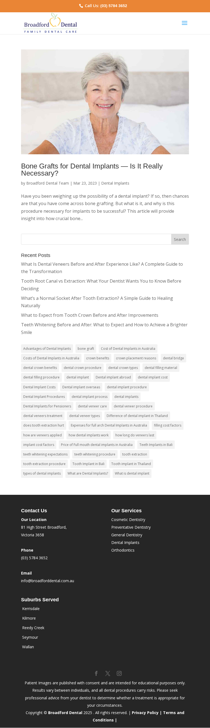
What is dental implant (132, 473)
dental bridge (173, 358)
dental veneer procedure (133, 406)
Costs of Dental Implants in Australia (51, 358)
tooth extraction (134, 454)
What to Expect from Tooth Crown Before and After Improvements (89, 315)
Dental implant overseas (81, 387)
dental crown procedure (82, 367)
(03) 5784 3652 (113, 6)
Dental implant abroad (113, 377)
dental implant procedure (127, 387)
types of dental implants (42, 473)
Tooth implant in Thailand (131, 463)
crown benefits (97, 358)
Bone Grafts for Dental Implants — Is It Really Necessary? (92, 169)
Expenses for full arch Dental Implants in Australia (109, 425)
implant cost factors (38, 444)
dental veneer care (92, 406)
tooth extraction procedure (44, 463)
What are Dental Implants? (88, 473)
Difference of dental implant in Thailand (137, 415)
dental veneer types (84, 415)
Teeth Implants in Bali (156, 444)
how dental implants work (89, 435)
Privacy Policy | (147, 712)
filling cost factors (167, 425)
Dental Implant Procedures (44, 396)
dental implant (77, 377)
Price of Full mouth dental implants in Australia (97, 444)
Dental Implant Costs (39, 387)
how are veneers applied (42, 435)
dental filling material (161, 367)
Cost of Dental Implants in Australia (128, 348)
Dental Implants (115, 183)
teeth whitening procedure (94, 454)
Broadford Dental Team (47, 183)
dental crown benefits (40, 367)
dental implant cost (153, 377)
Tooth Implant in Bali (88, 463)
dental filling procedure (41, 377)
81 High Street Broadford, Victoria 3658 (44, 527)
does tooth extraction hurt (43, 425)
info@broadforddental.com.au (47, 580)
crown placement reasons (136, 358)
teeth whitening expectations (45, 454)
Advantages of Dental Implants (47, 348)
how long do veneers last (134, 435)
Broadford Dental (65, 712)
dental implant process (89, 396)
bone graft (86, 348)
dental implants (126, 396)
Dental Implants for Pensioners (47, 406)
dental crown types (123, 367)
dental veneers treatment (42, 415)
